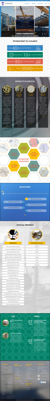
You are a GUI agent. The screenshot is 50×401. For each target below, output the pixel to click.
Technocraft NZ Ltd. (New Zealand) (13, 265)
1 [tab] (19, 37)
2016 (42, 193)
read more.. (7, 126)
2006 (30, 193)
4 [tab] (24, 37)
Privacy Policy (18, 386)
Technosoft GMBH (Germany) (13, 267)
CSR (27, 381)
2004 (25, 193)
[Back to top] (48, 399)
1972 (3, 193)
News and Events (28, 384)
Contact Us (46, 0)
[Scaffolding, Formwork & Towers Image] (19, 89)
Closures (7, 94)
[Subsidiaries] (13, 234)
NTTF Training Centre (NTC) (16, 320)
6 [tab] (27, 37)
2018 (47, 193)
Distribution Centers (37, 243)
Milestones (17, 372)
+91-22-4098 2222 (44, 369)
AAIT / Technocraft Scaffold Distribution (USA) (13, 259)
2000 (18, 193)
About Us (17, 369)
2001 (20, 193)
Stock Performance (19, 380)
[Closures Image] (7, 89)
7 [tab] (28, 37)
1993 (8, 193)
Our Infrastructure (18, 375)
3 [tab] (22, 37)
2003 (22, 193)
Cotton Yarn (29, 374)
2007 (32, 193)
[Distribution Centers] (37, 234)
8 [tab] (30, 37)
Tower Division (29, 372)
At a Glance (17, 368)
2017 (44, 193)
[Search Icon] (48, 3)
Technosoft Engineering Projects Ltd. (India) (13, 254)
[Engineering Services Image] (43, 89)
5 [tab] (25, 37)
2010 (39, 193)
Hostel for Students (16, 333)
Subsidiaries (42, 0)
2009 (37, 193)
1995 (13, 193)
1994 (10, 193)
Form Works (29, 371)
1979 (5, 193)
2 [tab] (21, 37)
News (35, 0)
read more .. (19, 126)
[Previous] (42, 34)
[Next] (45, 34)
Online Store (37, 246)
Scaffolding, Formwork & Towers (19, 95)
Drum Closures (29, 368)
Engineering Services (30, 378)
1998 (15, 193)
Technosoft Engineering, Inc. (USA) (13, 251)
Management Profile (19, 371)
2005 (27, 193)
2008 (34, 193)
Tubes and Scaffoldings (30, 369)
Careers (38, 0)
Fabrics (28, 375)
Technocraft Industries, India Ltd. (23, 400)
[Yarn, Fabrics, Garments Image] (31, 89)
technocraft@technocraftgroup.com (43, 373)
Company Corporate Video (30, 0)
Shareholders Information (20, 383)
